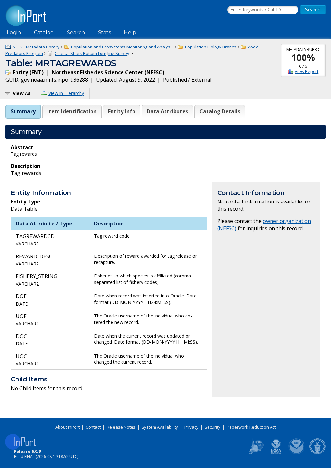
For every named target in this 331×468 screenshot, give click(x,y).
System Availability (160, 427)
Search (76, 32)
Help (130, 32)
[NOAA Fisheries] (276, 453)
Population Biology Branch (210, 47)
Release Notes (121, 427)
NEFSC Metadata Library (36, 47)
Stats (104, 32)
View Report (306, 71)
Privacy (191, 427)
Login (14, 32)
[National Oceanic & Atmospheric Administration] (296, 453)
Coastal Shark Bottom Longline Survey (92, 53)
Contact (93, 427)
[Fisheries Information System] (255, 453)
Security (212, 427)
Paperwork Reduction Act (251, 427)
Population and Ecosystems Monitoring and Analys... (122, 47)
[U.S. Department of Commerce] (317, 453)
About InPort (67, 427)
